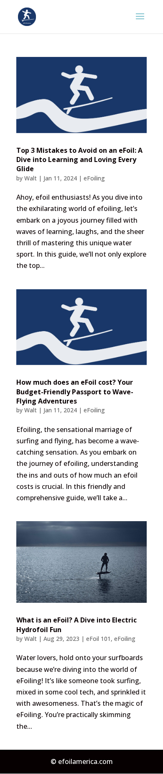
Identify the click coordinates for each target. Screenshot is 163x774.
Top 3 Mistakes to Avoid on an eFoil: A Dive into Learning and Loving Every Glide (79, 160)
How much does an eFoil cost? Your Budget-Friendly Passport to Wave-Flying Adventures (74, 392)
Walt (30, 178)
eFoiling (94, 178)
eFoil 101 (98, 639)
